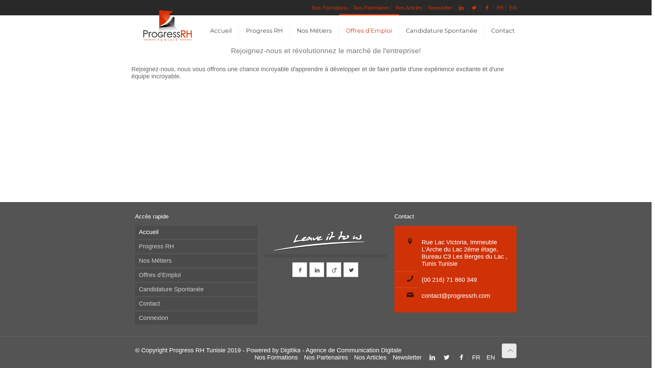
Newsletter (440, 8)
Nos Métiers (155, 260)
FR (500, 8)
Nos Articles (408, 8)
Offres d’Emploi (160, 275)
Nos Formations (330, 8)
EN (512, 8)
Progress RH (156, 246)
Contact (149, 303)
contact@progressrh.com (456, 295)
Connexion (153, 318)
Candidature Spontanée (171, 289)
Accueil (149, 232)
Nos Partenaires (371, 8)
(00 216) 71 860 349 (449, 279)
